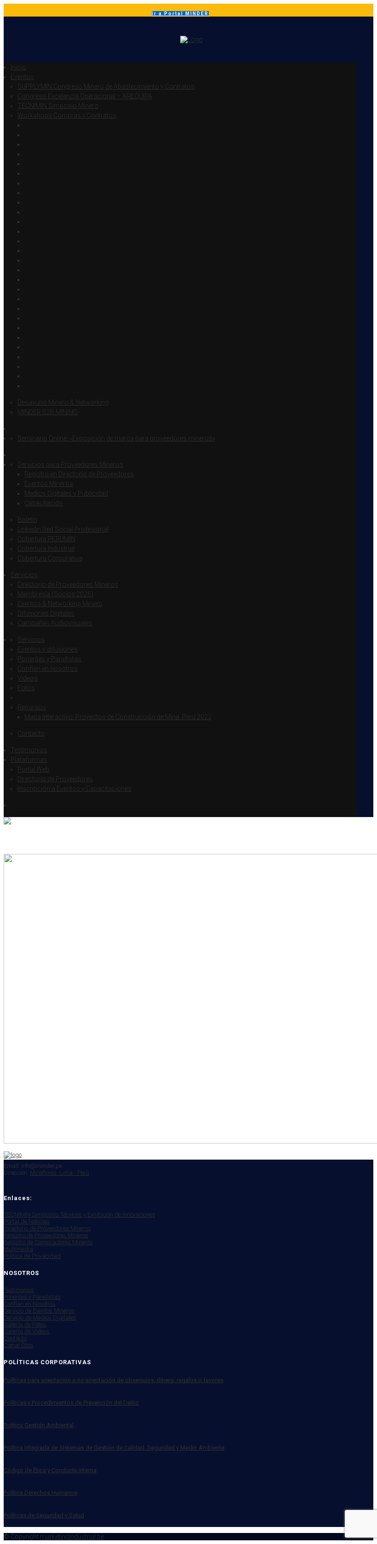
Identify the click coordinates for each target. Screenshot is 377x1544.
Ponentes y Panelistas (32, 1296)
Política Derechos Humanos (40, 1492)
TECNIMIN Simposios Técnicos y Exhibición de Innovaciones (79, 1214)
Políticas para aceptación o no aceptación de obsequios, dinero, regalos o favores (113, 1380)
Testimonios (19, 1290)
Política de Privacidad (32, 1255)
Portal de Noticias (27, 1221)
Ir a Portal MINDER (180, 13)
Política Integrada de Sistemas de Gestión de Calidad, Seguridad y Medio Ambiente (114, 1447)
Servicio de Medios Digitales (40, 1317)
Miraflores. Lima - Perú (59, 1172)
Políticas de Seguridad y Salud (44, 1515)
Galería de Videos (27, 1331)
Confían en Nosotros (30, 1303)
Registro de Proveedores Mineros (46, 1235)
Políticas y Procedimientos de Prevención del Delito (71, 1402)
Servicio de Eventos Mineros (39, 1310)
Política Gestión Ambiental (39, 1425)
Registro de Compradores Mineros (48, 1242)
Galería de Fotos (25, 1324)
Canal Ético (18, 1345)
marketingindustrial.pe (72, 1536)
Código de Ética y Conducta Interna (50, 1470)
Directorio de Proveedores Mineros (47, 1228)
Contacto (15, 1338)
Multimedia (18, 1249)
